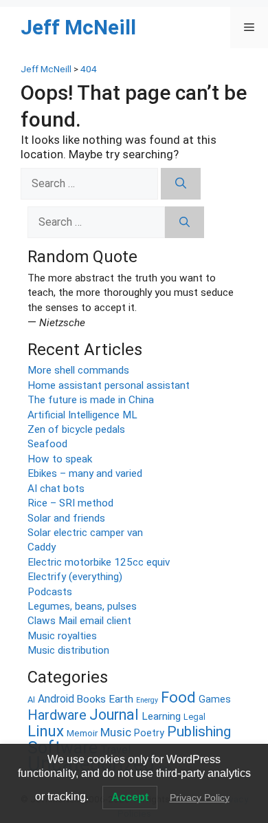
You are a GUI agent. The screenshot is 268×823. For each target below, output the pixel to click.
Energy (147, 700)
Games (215, 699)
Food (178, 697)
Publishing (199, 731)
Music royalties (62, 636)
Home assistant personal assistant (108, 385)
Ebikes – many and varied (84, 473)
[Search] (181, 184)
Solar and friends (66, 518)
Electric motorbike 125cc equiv (98, 562)
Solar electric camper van (85, 532)
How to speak (59, 459)
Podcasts (49, 592)
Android (56, 698)
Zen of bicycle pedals (76, 429)
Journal (114, 714)
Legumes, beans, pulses (82, 606)
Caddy (41, 547)
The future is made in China (90, 400)
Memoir (82, 733)
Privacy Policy (200, 797)
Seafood (47, 444)
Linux (45, 731)
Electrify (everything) (74, 576)
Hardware (57, 715)
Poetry (149, 733)
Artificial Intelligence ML (82, 415)
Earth (121, 699)
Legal (194, 717)
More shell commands (78, 370)
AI (31, 699)
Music (115, 732)
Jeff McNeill (78, 27)
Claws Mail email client (79, 620)
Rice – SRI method (70, 503)
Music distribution (68, 650)
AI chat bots (56, 488)
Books (91, 699)
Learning (161, 716)
